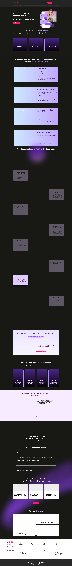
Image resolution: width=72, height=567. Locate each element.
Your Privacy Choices (57, 554)
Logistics (44, 546)
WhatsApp (33, 5)
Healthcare (44, 545)
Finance (44, 543)
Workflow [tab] (33, 336)
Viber (39, 5)
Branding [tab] (42, 336)
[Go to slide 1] (35, 416)
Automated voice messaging (22, 551)
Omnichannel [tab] (38, 336)
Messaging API (32, 543)
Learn (31, 549)
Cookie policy (56, 552)
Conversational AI (44, 5)
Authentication (56, 5)
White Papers (32, 548)
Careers (56, 544)
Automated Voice (50, 5)
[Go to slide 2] (36, 416)
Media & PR (56, 546)
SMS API (32, 544)
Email (27, 5)
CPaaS (20, 543)
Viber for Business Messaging (22, 553)
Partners (56, 545)
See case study (39, 411)
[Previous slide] (17, 406)
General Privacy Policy (57, 551)
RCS (21, 5)
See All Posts (36, 502)
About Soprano (56, 543)
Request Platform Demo (41, 351)
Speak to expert (16, 22)
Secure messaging (33, 554)
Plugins (32, 545)
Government (44, 544)
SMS (15, 5)
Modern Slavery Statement (58, 553)
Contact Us (49, 2)
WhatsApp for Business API (22, 552)
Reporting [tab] (29, 336)
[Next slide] (55, 406)
